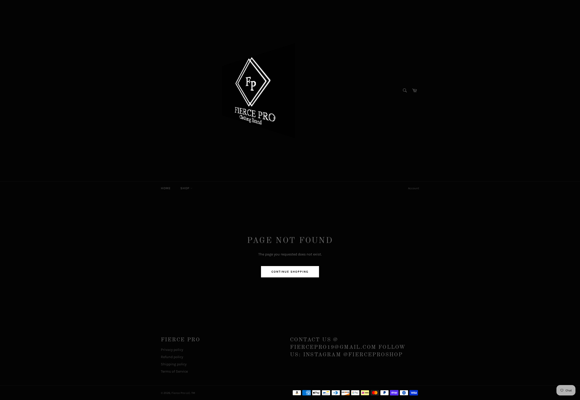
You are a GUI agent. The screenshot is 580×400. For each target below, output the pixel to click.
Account (413, 188)
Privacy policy (172, 349)
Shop (185, 188)
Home (165, 188)
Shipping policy (173, 364)
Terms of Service (174, 371)
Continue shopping (289, 271)
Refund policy (172, 357)
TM (193, 393)
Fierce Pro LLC (181, 393)
